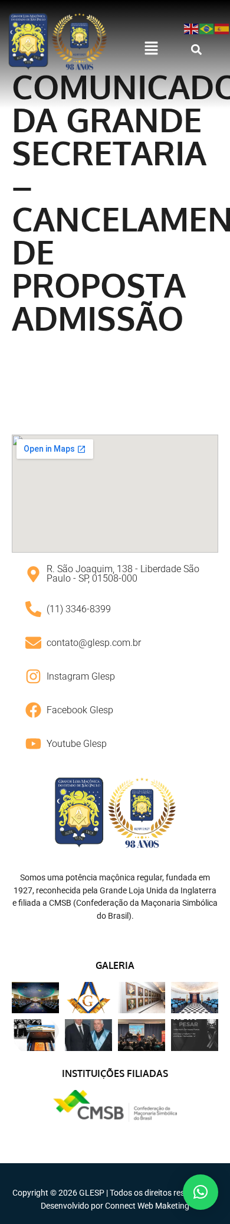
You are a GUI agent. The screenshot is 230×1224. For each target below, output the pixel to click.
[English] (191, 28)
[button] (151, 49)
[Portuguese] (207, 28)
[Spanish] (222, 28)
